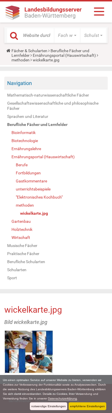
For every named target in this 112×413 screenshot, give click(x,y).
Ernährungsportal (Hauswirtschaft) (64, 55)
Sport (12, 278)
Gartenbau (21, 221)
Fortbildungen (28, 173)
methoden (20, 60)
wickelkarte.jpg (34, 213)
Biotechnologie (24, 140)
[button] (67, 35)
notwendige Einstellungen (48, 406)
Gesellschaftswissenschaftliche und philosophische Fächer (53, 106)
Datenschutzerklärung (62, 398)
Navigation (19, 83)
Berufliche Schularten (26, 261)
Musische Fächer (22, 245)
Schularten (16, 269)
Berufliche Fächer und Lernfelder (37, 124)
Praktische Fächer (23, 253)
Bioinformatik (23, 132)
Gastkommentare (31, 181)
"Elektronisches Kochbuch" (39, 197)
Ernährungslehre (26, 148)
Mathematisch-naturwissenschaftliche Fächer (48, 95)
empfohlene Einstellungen (87, 406)
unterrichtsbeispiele (33, 189)
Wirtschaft (20, 237)
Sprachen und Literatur (27, 116)
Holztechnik (21, 229)
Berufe (22, 165)
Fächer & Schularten (29, 50)
